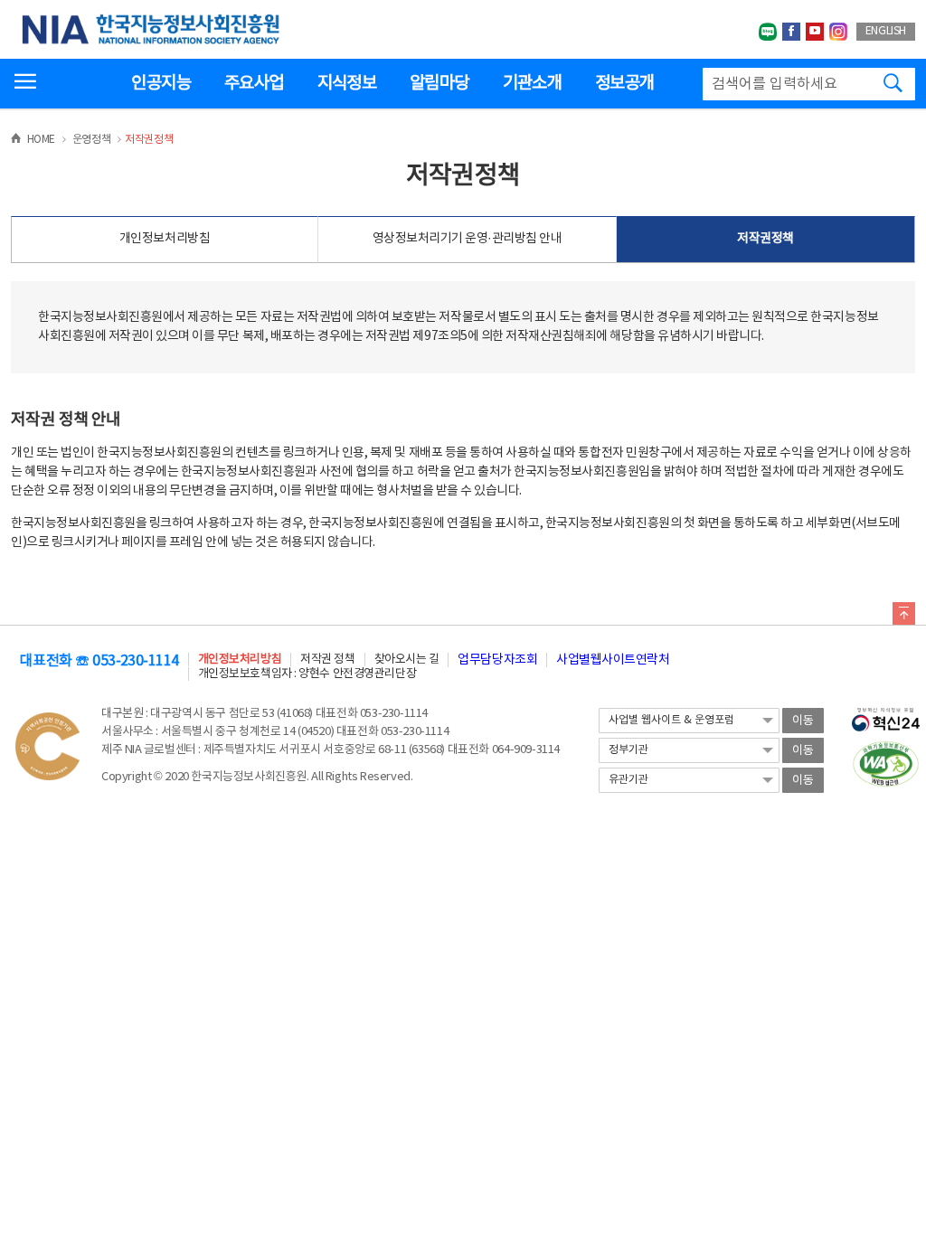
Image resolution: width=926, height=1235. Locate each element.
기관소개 (532, 83)
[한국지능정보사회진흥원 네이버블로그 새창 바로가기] (768, 32)
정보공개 (624, 83)
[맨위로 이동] (904, 616)
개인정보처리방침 (164, 238)
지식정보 (346, 83)
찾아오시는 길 (406, 659)
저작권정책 (765, 238)
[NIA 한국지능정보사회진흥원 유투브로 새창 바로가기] (815, 32)
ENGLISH (885, 31)
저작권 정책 (327, 659)
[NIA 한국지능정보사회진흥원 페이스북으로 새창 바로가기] (791, 32)
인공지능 (160, 83)
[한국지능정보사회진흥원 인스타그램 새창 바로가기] (838, 32)
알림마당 (439, 83)
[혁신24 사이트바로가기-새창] (886, 714)
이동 (803, 721)
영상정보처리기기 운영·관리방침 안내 (467, 238)
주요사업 (253, 83)
